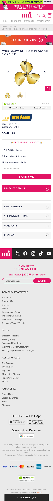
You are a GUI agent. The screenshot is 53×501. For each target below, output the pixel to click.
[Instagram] (31, 253)
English (47, 1)
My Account (8, 363)
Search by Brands (10, 397)
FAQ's (5, 381)
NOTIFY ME (26, 176)
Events (5, 308)
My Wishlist (7, 366)
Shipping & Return (10, 335)
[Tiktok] (39, 253)
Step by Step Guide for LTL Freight (18, 350)
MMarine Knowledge (12, 319)
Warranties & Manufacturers (15, 346)
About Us (6, 297)
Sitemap (6, 405)
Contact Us (7, 301)
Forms (5, 401)
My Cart (6, 370)
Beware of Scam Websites (14, 323)
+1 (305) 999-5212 (34, 8)
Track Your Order (10, 377)
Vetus (16, 126)
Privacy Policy (8, 339)
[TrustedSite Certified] (26, 478)
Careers (5, 304)
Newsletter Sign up (11, 374)
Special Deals (8, 394)
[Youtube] (47, 253)
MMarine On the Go (11, 315)
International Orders (11, 312)
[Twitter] (16, 253)
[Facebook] (24, 253)
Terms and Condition (11, 343)
